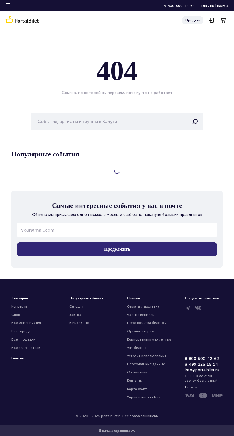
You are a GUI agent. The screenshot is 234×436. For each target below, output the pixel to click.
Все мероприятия (26, 323)
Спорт (16, 315)
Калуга (222, 6)
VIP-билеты (136, 348)
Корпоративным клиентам (149, 339)
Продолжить (117, 249)
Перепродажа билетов (146, 323)
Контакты (134, 381)
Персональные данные (146, 364)
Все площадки (23, 339)
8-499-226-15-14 (201, 364)
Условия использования (146, 356)
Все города (21, 331)
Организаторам (140, 331)
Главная (208, 6)
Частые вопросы (141, 315)
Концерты (19, 306)
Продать (192, 20)
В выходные (79, 323)
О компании (137, 372)
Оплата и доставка (143, 306)
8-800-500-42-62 (179, 6)
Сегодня (76, 306)
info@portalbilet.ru (202, 369)
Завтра (75, 315)
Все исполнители (25, 348)
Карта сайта (137, 389)
